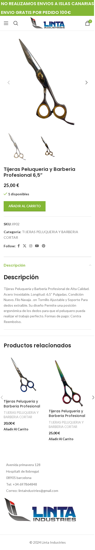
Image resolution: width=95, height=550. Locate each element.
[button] (8, 82)
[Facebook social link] (18, 246)
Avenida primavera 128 (23, 465)
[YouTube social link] (37, 246)
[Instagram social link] (31, 246)
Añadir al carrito (25, 206)
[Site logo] (47, 23)
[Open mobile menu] (6, 23)
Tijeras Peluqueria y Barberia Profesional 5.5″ (22, 406)
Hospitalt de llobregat (22, 471)
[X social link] (24, 246)
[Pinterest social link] (43, 246)
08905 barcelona (18, 478)
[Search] (16, 23)
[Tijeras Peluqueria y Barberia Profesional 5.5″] (25, 375)
